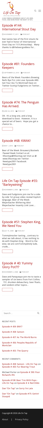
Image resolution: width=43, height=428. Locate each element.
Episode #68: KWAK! (16, 141)
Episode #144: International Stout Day (19, 27)
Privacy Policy (21, 419)
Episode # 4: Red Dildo (28, 383)
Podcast (26, 34)
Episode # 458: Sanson (13, 331)
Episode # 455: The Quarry (15, 350)
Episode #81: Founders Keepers (18, 66)
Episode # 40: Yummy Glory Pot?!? (17, 265)
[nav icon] (39, 10)
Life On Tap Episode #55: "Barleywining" (20, 183)
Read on (7, 52)
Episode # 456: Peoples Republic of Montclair (19, 344)
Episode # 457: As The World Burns (19, 337)
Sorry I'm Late (26, 388)
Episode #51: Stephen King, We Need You (21, 224)
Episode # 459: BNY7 (12, 326)
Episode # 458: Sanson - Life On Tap (19, 364)
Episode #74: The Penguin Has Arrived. (20, 104)
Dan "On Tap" (8, 388)
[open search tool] (35, 11)
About (5, 419)
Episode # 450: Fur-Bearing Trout (18, 366)
